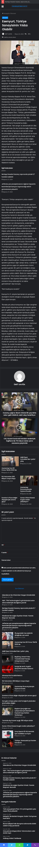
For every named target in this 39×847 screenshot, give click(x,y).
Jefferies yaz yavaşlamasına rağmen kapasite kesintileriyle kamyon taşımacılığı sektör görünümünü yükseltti (19, 186)
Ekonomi (13, 13)
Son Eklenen (19, 588)
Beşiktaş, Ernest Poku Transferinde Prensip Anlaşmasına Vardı (22, 659)
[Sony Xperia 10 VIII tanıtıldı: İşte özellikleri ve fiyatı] (7, 734)
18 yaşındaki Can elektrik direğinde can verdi (23, 634)
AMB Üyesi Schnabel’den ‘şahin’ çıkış (28, 459)
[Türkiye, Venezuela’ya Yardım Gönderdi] (7, 743)
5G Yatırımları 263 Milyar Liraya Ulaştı (9, 478)
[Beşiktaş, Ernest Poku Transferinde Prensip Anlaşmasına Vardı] (7, 659)
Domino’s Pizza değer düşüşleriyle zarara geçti (9, 500)
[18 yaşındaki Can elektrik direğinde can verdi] (7, 636)
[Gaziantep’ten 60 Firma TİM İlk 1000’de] (10, 461)
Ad (3, 545)
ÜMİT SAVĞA (8, 34)
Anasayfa (6, 13)
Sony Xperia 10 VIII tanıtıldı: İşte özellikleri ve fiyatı (24, 732)
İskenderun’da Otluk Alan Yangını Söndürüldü (18, 595)
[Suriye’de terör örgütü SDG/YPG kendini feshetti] (7, 669)
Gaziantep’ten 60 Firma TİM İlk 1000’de (9, 469)
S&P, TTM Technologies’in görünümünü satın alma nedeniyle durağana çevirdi (18, 602)
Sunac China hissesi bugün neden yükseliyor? (27, 500)
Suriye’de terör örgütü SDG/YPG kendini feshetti (24, 667)
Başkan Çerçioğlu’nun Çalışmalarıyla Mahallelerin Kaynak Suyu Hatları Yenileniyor (25, 712)
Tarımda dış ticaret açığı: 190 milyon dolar (17, 720)
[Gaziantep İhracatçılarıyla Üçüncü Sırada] (28, 480)
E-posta (5, 552)
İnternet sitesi (6, 560)
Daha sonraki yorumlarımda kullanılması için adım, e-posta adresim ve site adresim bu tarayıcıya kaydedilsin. (19, 571)
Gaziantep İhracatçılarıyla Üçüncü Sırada (26, 489)
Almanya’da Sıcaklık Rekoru (12, 675)
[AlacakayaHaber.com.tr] (20, 6)
